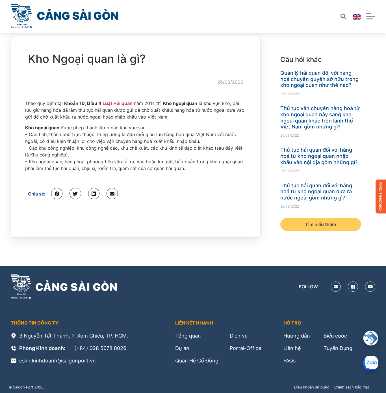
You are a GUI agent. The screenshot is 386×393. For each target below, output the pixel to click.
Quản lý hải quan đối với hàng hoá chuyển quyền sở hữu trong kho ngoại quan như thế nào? (319, 79)
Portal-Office (245, 348)
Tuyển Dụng (338, 348)
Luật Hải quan (118, 103)
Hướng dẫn (296, 336)
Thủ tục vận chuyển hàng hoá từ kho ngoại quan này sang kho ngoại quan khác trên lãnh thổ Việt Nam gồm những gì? (320, 117)
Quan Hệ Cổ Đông (196, 361)
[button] (56, 193)
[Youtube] (370, 287)
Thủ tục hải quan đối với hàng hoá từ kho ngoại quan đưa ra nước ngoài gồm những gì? (316, 191)
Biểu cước (335, 336)
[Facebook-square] (353, 287)
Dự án (182, 348)
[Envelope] (336, 287)
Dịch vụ (239, 336)
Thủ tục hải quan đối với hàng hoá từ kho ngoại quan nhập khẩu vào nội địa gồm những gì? (318, 156)
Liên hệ (292, 348)
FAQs (289, 361)
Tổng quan (188, 336)
